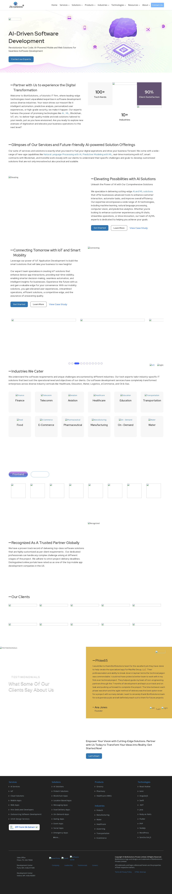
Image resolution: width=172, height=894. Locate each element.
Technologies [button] (118, 5)
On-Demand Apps (61, 814)
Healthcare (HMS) (104, 796)
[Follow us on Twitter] (16, 884)
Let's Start (94, 756)
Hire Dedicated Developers (22, 809)
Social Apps (58, 828)
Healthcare (101, 824)
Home (54, 5)
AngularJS (144, 796)
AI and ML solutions (143, 191)
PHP (141, 823)
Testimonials (82, 865)
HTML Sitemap (140, 872)
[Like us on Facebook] (10, 884)
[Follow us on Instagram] (28, 884)
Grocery (100, 786)
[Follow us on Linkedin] (22, 884)
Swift (142, 800)
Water (99, 819)
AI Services (15, 786)
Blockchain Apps (61, 796)
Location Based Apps (63, 800)
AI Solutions (59, 786)
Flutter (142, 819)
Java (141, 809)
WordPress (144, 832)
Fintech (100, 810)
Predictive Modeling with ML (97, 154)
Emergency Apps (61, 832)
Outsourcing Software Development (26, 814)
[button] (69, 363)
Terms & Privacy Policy (123, 872)
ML (67, 113)
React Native (145, 786)
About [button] (145, 5)
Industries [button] (103, 5)
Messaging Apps (61, 805)
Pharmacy (101, 791)
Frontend (18, 474)
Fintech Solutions (61, 791)
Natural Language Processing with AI (62, 154)
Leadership (68, 865)
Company (55, 865)
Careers (95, 865)
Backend (40, 474)
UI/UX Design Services (20, 819)
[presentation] (152, 365)
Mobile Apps (16, 800)
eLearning (101, 829)
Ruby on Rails (145, 814)
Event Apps (58, 823)
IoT (12, 791)
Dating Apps (59, 819)
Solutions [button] (76, 5)
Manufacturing (103, 815)
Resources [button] (133, 5)
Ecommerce (102, 838)
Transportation (103, 833)
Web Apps (15, 805)
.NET (142, 805)
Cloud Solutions (17, 796)
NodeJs (143, 828)
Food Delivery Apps (62, 809)
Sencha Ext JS (145, 837)
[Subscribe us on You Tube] (35, 884)
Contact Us (157, 5)
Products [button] (89, 5)
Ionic (142, 791)
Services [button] (64, 5)
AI (63, 113)
